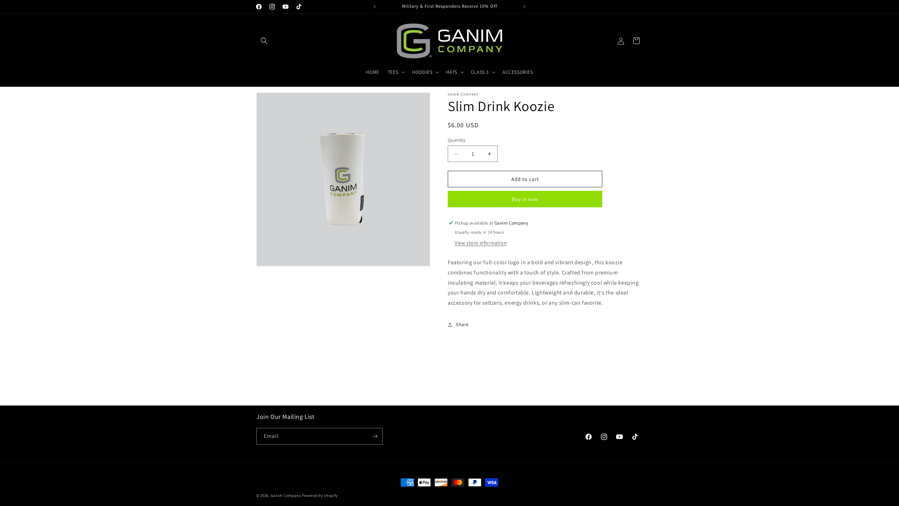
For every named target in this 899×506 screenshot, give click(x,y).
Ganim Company (286, 495)
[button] (264, 40)
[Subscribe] (374, 436)
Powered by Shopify (320, 495)
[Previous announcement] (374, 6)
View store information (481, 243)
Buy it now (525, 199)
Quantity (456, 140)
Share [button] (462, 324)
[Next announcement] (524, 6)
